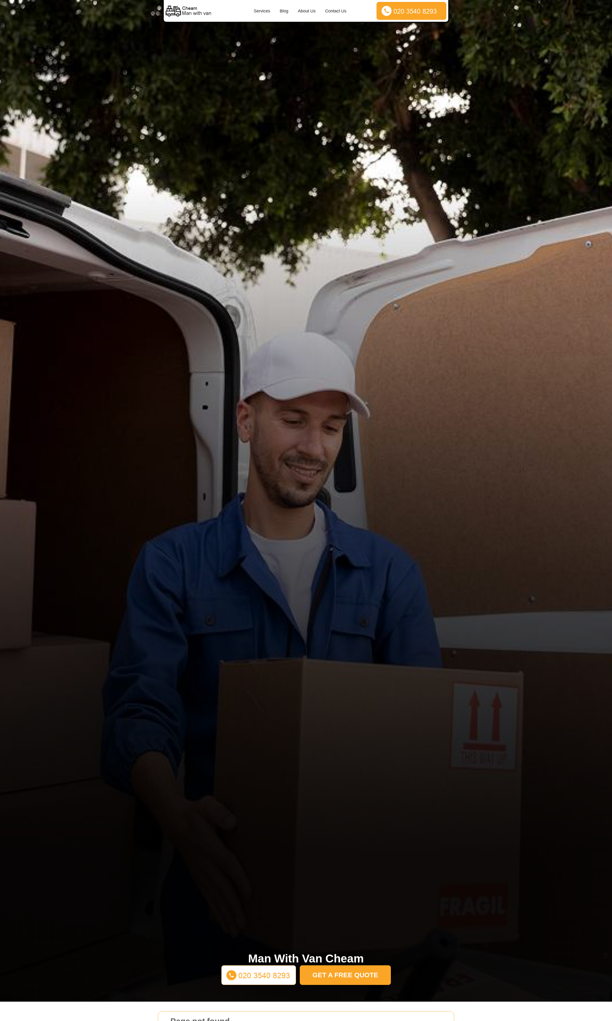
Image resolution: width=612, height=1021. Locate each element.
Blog (284, 11)
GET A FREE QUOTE (345, 975)
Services (262, 11)
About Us (307, 11)
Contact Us (335, 11)
